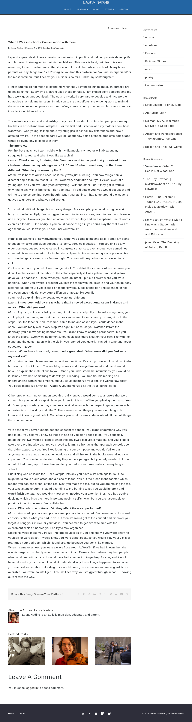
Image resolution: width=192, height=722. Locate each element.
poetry (149, 77)
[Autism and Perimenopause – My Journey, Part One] (70, 651)
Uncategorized (155, 85)
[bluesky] (109, 713)
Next (125, 28)
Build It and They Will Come (163, 146)
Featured (151, 53)
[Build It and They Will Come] (113, 651)
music (149, 69)
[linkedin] (82, 713)
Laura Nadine (17, 48)
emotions (151, 45)
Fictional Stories (155, 61)
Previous (113, 28)
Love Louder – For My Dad (163, 104)
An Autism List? (155, 112)
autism (47, 48)
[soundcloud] (89, 713)
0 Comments (58, 48)
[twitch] (102, 713)
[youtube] (96, 713)
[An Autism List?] (26, 651)
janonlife (150, 242)
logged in (32, 687)
